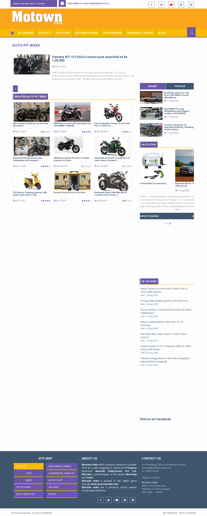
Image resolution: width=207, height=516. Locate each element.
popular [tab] (179, 86)
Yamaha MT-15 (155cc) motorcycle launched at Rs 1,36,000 (89, 58)
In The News (149, 281)
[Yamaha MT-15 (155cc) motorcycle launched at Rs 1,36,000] (31, 64)
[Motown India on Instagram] (181, 4)
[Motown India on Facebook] (151, 4)
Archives (54, 487)
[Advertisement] (137, 18)
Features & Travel (86, 32)
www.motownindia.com (104, 484)
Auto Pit (21, 466)
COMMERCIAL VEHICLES (140, 32)
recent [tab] (152, 86)
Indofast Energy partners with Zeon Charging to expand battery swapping (165, 360)
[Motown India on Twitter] (161, 4)
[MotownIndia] (39, 17)
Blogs (162, 32)
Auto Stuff (63, 32)
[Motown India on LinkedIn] (191, 4)
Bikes (29, 480)
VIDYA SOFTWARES (187, 513)
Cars (29, 473)
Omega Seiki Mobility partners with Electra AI (164, 300)
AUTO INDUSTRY (112, 32)
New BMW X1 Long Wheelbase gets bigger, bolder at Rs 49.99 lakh (105, 3)
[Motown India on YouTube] (171, 4)
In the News (25, 32)
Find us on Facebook (155, 419)
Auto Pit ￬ (44, 32)
